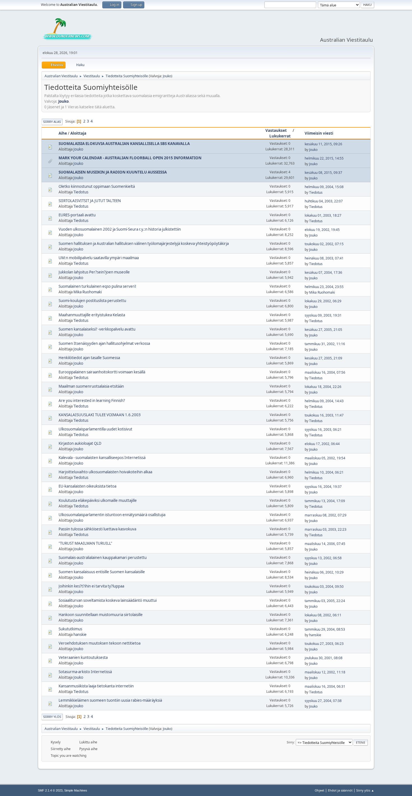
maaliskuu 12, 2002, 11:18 (325, 672)
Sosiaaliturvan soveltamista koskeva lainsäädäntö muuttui (108, 600)
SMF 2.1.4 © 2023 (50, 790)
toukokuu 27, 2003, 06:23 (324, 643)
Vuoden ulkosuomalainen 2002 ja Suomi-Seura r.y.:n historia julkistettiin (120, 229)
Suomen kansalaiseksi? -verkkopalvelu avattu (97, 329)
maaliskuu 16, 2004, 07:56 (325, 372)
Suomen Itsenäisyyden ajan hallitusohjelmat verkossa (104, 343)
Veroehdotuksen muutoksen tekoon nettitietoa (99, 643)
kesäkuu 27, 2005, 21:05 (323, 329)
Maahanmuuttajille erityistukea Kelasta (92, 314)
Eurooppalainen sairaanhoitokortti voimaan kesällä (102, 371)
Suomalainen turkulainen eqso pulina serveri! (97, 286)
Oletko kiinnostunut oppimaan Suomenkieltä (97, 186)
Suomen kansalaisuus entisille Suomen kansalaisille (102, 571)
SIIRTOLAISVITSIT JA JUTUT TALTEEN (90, 200)
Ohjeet (319, 790)
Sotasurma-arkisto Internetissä (85, 671)
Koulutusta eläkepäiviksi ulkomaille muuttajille (98, 500)
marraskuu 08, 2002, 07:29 (325, 515)
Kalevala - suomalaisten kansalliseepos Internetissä (102, 457)
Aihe (63, 133)
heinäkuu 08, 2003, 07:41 (324, 258)
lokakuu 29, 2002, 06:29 (323, 301)
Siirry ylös (52, 717)
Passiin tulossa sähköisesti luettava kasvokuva (97, 529)
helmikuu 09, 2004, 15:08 (324, 186)
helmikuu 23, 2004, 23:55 (324, 286)
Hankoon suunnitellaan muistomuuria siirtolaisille (101, 614)
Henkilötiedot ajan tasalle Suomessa (89, 357)
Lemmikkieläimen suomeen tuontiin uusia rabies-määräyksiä (110, 700)
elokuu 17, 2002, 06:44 (322, 443)
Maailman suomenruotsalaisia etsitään (91, 386)
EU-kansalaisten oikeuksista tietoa (87, 486)
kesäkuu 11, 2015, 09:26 (323, 144)
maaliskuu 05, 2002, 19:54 (325, 458)
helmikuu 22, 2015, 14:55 (324, 158)
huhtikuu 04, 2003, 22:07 (324, 201)
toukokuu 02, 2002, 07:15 (324, 244)
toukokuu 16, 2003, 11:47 (324, 415)
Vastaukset (276, 130)
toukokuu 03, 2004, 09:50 (324, 586)
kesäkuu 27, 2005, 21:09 (323, 358)
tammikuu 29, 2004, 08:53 (325, 629)
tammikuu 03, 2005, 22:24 (325, 600)
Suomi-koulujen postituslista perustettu (92, 300)
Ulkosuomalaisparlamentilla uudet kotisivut (95, 429)
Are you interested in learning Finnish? (92, 400)
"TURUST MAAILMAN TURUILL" (85, 543)
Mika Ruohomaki (87, 291)
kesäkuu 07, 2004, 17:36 (323, 272)
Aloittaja (78, 133)
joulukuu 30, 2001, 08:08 (323, 657)
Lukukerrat (280, 136)
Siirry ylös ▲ (365, 790)
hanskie (80, 634)
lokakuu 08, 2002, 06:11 (323, 615)
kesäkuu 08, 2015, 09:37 (323, 172)
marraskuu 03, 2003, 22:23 (325, 529)
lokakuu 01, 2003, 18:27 (323, 215)
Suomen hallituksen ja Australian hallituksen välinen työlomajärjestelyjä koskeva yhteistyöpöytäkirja (144, 243)
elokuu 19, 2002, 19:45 (322, 229)
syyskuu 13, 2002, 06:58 (323, 558)
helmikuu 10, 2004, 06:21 (324, 472)
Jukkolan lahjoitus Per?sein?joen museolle (94, 272)
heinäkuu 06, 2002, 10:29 (324, 572)
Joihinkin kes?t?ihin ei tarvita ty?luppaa (91, 586)
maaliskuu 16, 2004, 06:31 (325, 686)
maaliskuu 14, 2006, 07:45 (325, 543)
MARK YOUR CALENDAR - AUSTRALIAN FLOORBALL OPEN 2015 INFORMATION (130, 157)
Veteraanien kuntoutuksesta (83, 657)
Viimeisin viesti (319, 133)
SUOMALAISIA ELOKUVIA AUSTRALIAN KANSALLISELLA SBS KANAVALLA (124, 143)
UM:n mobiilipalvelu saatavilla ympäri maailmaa (99, 257)
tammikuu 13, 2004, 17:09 (325, 500)
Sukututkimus (70, 628)
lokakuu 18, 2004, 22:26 (323, 386)
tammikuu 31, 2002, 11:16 (325, 343)
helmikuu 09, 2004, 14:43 (324, 401)
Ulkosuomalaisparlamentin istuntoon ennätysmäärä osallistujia (112, 514)
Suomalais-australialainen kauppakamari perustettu (103, 557)
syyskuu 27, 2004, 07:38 (323, 700)
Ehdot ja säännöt (340, 790)
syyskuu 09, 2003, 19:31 (323, 315)
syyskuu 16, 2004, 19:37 (323, 486)
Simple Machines (75, 790)
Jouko (167, 76)
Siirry (290, 742)
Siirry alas (52, 122)
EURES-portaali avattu (77, 214)
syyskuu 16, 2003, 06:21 (323, 429)
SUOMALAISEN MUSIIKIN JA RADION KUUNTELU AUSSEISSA (113, 172)
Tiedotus (80, 192)
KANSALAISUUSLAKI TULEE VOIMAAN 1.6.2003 (100, 414)
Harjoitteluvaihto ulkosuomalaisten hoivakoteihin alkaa (105, 471)
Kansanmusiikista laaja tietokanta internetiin (96, 686)
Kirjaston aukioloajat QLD (80, 443)
